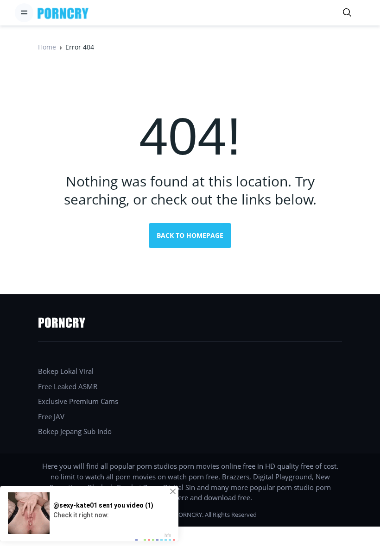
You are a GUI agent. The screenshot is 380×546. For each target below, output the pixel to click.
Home (47, 47)
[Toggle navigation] (24, 12)
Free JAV (51, 416)
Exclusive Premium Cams (78, 401)
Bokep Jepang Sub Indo (75, 431)
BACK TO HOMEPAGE (190, 235)
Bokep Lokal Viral (66, 371)
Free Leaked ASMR (67, 386)
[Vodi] (63, 12)
